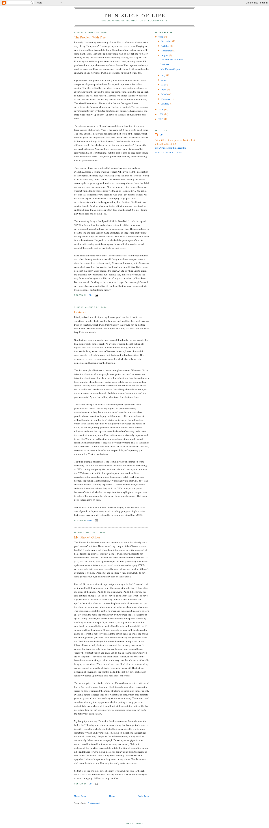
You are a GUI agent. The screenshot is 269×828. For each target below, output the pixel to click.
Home (112, 796)
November (166, 41)
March (164, 94)
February (166, 98)
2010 (161, 37)
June (164, 79)
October (165, 45)
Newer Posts (80, 796)
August (165, 55)
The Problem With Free (90, 37)
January (165, 103)
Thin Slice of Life (135, 15)
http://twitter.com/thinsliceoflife (170, 147)
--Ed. (160, 135)
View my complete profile (170, 153)
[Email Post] (96, 295)
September (166, 50)
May (164, 84)
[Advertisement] (169, 217)
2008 (161, 114)
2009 (161, 109)
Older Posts (143, 796)
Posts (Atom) (94, 803)
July (163, 75)
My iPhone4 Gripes (87, 537)
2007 (161, 119)
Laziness (80, 312)
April (164, 89)
